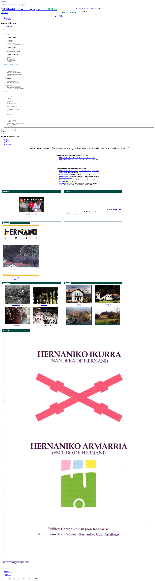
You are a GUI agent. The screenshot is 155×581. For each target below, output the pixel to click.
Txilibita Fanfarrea (12, 124)
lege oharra (7, 574)
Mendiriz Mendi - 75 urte (13, 51)
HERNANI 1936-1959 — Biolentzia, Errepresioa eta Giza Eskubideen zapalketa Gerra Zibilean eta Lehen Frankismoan (77, 158)
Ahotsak (9, 57)
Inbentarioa (10, 40)
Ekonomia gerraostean (96, 214)
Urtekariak (10, 94)
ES (3, 29)
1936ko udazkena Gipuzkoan (66, 180)
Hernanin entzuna (11, 120)
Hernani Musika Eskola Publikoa (15, 123)
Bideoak (6, 191)
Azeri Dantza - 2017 (31, 214)
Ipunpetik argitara (63, 176)
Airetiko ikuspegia (16, 305)
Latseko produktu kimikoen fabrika (16, 44)
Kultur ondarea (8, 34)
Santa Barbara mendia (12, 71)
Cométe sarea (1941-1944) (14, 87)
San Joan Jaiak (44, 325)
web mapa (6, 571)
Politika (71, 214)
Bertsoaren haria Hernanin (66, 174)
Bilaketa (9, 98)
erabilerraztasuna (8, 572)
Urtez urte (9, 96)
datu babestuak (7, 575)
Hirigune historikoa (12, 81)
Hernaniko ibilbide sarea (13, 69)
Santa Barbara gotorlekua (13, 82)
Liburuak (9, 101)
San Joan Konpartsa (12, 106)
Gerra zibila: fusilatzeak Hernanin (15, 88)
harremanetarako (8, 26)
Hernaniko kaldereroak (13, 121)
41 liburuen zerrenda (12, 103)
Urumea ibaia (10, 75)
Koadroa (16, 325)
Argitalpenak (7, 91)
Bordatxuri (79, 304)
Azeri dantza (10, 58)
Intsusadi (79, 325)
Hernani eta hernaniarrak (65, 178)
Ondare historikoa (8, 85)
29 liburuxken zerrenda (13, 109)
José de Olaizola (11, 126)
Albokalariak (44, 305)
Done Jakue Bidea (11, 60)
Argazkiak (9, 50)
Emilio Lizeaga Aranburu (114, 209)
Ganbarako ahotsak (64, 183)
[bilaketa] (16, 279)
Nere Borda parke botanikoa (14, 72)
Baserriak (9, 41)
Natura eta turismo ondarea (11, 64)
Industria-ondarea (11, 43)
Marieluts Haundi (107, 325)
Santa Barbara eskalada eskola (15, 74)
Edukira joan (4, 1)
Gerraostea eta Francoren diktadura (82, 214)
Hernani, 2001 (16, 277)
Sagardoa (9, 61)
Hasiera (6, 33)
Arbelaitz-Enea (107, 304)
